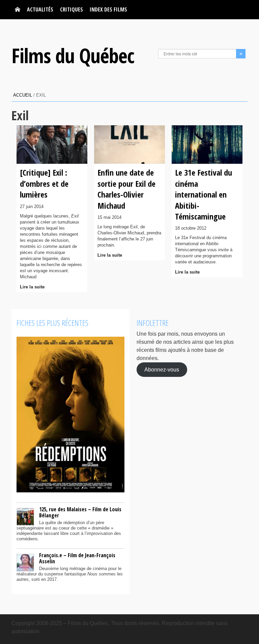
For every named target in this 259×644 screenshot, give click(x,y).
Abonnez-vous (161, 369)
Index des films (108, 9)
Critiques (71, 9)
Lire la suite (32, 286)
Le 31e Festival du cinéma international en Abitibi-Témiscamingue (203, 194)
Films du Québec (72, 55)
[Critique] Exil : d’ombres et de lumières (44, 183)
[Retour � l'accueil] (17, 9)
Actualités (40, 9)
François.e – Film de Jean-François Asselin (77, 558)
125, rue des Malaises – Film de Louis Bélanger (80, 512)
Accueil (22, 95)
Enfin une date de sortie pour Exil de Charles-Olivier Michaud (126, 189)
